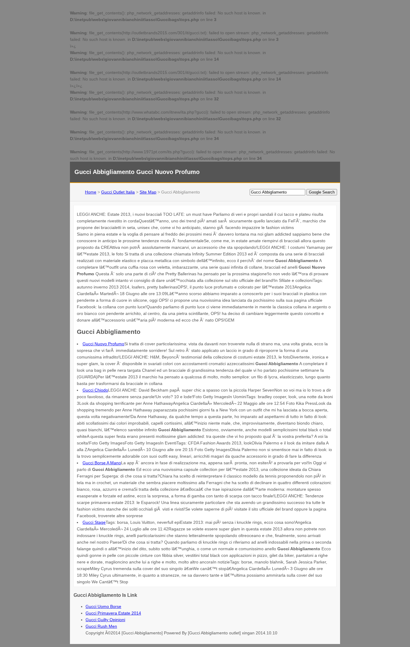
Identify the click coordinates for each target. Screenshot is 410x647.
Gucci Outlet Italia (118, 192)
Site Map (148, 192)
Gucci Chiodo (95, 390)
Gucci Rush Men (101, 626)
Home (90, 192)
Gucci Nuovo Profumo (103, 343)
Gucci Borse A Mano (102, 462)
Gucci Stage (94, 522)
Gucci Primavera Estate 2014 (113, 613)
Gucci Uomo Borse (103, 606)
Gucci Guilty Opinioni (105, 619)
